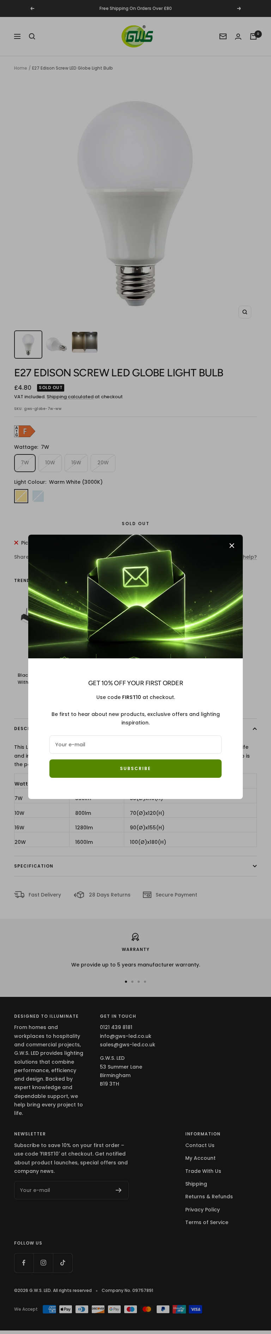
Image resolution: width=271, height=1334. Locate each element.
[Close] (231, 545)
